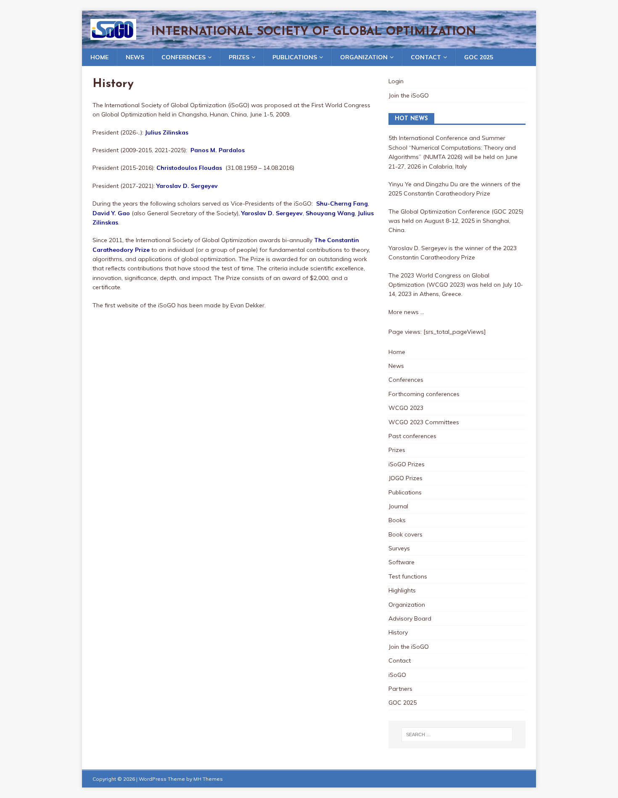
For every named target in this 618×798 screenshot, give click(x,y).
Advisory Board (409, 618)
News (135, 57)
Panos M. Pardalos (217, 150)
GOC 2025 (478, 57)
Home (99, 57)
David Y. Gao (111, 213)
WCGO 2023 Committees (423, 422)
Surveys (399, 548)
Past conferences (412, 436)
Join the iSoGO (408, 95)
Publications (294, 57)
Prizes (239, 57)
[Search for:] (457, 734)
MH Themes (208, 779)
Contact (426, 57)
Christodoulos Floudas (189, 168)
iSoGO (397, 675)
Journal (398, 506)
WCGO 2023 (405, 408)
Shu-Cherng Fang (342, 203)
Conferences (183, 57)
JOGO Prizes (405, 478)
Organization (364, 57)
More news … (406, 312)
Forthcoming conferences (424, 394)
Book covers (405, 534)
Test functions (407, 576)
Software (401, 562)
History (398, 632)
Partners (400, 688)
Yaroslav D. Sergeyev (187, 186)
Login (396, 81)
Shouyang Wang (330, 213)
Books (397, 520)
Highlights (402, 590)
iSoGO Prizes (406, 464)
